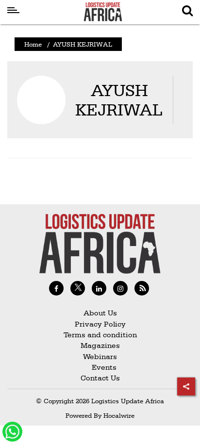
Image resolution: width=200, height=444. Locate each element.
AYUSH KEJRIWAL (119, 99)
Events (100, 367)
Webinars (100, 356)
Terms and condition (100, 334)
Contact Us (100, 377)
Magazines (100, 345)
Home (33, 44)
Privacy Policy (100, 324)
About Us (100, 312)
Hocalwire (118, 415)
